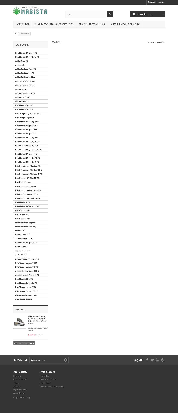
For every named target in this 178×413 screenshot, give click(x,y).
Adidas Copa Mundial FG (25, 93)
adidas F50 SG (21, 255)
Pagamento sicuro (20, 390)
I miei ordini (44, 376)
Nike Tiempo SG (21, 214)
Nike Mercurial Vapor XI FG (26, 126)
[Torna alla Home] (15, 34)
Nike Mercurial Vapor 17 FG (26, 53)
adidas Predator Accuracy (25, 227)
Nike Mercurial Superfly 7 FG (26, 146)
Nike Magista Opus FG (24, 105)
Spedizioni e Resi (20, 379)
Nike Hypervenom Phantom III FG (28, 174)
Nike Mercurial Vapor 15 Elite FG (28, 150)
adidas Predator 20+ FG (24, 73)
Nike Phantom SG (22, 210)
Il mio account (47, 371)
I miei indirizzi (45, 383)
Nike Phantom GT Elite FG (25, 186)
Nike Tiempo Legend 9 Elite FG (27, 114)
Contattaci (152, 2)
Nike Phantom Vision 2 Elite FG (28, 190)
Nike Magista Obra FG (24, 279)
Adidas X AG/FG (21, 101)
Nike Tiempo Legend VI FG (26, 291)
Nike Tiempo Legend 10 (124, 24)
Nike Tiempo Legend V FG (25, 287)
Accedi (161, 2)
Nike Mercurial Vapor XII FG (26, 130)
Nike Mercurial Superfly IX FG (27, 162)
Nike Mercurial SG (22, 202)
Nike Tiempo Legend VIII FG (26, 267)
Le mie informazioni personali (51, 386)
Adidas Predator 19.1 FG (25, 85)
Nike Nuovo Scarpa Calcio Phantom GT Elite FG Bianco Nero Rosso (37, 320)
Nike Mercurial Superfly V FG (27, 138)
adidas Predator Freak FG (25, 69)
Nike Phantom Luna (92, 24)
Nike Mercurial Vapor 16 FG (26, 243)
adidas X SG (20, 231)
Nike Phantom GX (22, 235)
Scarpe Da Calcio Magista (22, 398)
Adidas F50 (19, 65)
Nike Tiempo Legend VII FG (26, 263)
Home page (22, 24)
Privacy (16, 383)
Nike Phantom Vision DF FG (26, 194)
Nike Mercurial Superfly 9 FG (26, 122)
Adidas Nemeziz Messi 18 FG (27, 271)
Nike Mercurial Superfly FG (26, 283)
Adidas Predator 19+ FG (25, 81)
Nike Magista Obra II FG (24, 109)
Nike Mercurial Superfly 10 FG (54, 24)
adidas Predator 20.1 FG (25, 77)
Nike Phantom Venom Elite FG (27, 198)
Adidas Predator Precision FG (27, 259)
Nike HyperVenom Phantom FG (27, 166)
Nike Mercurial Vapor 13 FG (26, 134)
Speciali (20, 309)
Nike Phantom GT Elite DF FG (27, 178)
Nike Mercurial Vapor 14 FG (26, 154)
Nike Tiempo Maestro (23, 299)
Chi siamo (17, 386)
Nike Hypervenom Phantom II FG (28, 170)
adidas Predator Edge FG (25, 223)
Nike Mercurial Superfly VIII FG (27, 158)
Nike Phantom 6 (21, 247)
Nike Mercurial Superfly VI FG (27, 142)
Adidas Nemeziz (21, 89)
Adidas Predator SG (23, 251)
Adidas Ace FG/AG (22, 97)
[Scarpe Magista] (37, 11)
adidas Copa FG (21, 61)
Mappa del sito (19, 393)
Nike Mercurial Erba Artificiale (27, 206)
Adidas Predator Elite (23, 239)
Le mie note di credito (48, 379)
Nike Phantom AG (22, 219)
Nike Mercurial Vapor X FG (26, 295)
